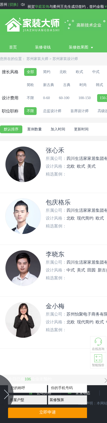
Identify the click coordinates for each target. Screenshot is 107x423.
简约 (46, 72)
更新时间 (81, 129)
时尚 (83, 85)
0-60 (46, 98)
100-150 (84, 98)
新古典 (48, 85)
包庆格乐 (58, 202)
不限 (30, 98)
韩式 (99, 85)
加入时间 (58, 129)
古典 (66, 85)
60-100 (64, 98)
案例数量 (34, 129)
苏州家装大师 (37, 59)
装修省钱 (43, 47)
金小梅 (55, 306)
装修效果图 (78, 47)
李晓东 (55, 254)
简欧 (30, 85)
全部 (30, 72)
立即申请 (47, 412)
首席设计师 (79, 111)
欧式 (79, 72)
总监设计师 (52, 111)
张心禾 (55, 150)
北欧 (63, 72)
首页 (13, 47)
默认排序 (11, 129)
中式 (95, 72)
